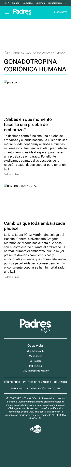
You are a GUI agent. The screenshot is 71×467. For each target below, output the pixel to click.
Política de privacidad (37, 382)
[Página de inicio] (6, 53)
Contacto (60, 382)
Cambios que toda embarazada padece (34, 226)
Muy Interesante (35, 351)
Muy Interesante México (35, 370)
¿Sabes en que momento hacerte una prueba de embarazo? (28, 124)
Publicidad (17, 388)
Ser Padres (35, 361)
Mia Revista (35, 365)
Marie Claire (35, 356)
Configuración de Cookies (43, 388)
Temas (15, 53)
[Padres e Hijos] (35, 331)
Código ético (12, 382)
